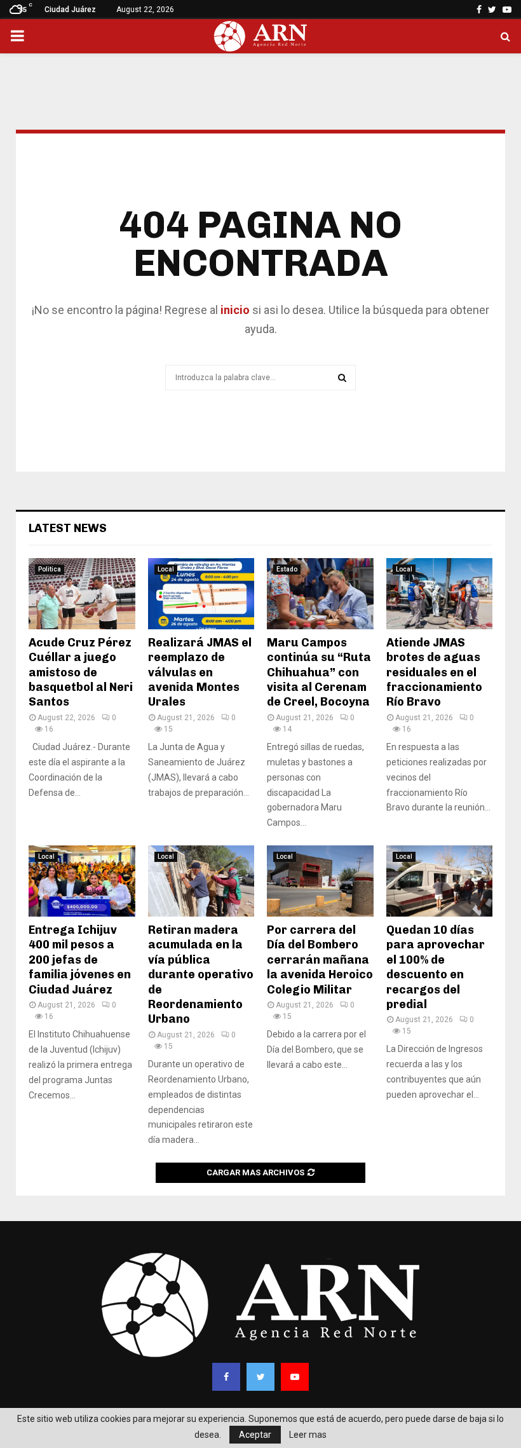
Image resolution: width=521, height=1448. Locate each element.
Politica (49, 569)
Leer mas (308, 1434)
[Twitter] (260, 1377)
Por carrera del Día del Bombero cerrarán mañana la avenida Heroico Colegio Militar (320, 960)
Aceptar (255, 1435)
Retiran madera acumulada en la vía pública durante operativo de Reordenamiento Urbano (201, 974)
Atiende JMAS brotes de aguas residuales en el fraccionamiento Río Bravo (434, 672)
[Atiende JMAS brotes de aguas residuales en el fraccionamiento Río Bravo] (439, 593)
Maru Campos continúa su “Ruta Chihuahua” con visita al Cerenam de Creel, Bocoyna (319, 672)
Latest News (68, 528)
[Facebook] (226, 1377)
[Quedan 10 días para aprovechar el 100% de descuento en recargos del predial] (439, 881)
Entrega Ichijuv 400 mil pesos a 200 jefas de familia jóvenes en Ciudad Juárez (80, 960)
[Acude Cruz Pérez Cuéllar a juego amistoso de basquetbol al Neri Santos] (82, 593)
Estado (286, 569)
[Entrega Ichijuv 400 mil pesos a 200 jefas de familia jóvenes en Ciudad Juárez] (82, 881)
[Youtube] (295, 1377)
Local (166, 569)
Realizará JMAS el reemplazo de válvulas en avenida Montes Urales (200, 672)
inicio (234, 310)
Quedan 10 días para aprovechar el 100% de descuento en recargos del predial (435, 967)
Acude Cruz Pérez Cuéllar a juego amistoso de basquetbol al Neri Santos (81, 672)
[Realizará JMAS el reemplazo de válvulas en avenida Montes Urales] (201, 593)
